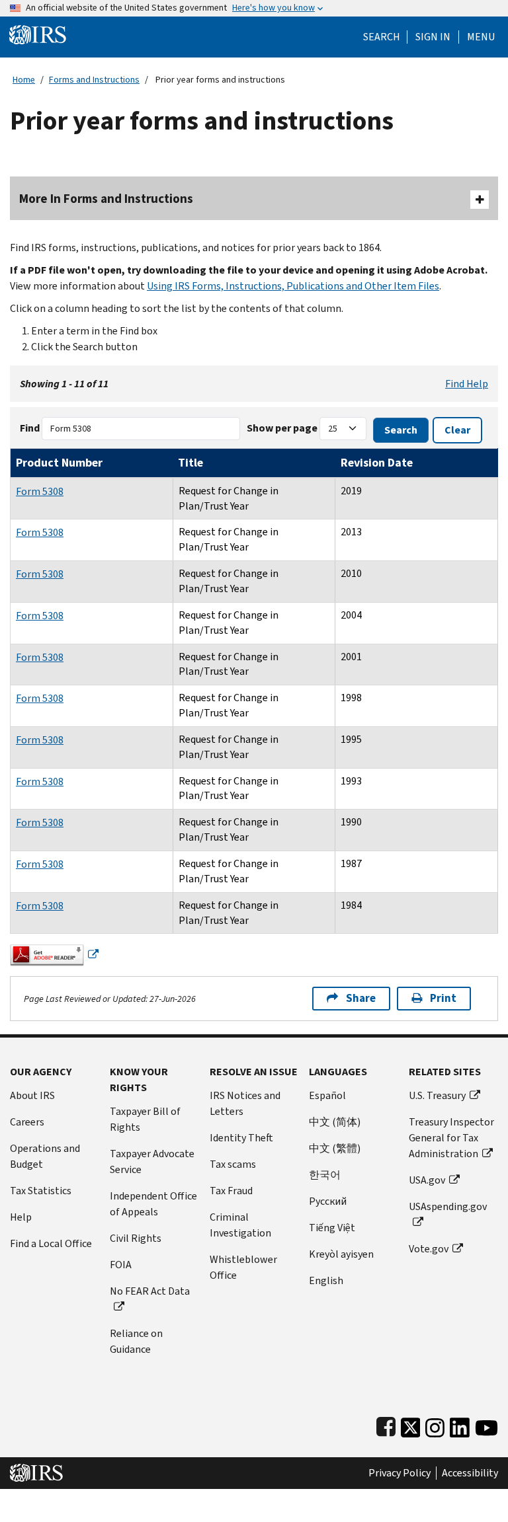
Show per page (282, 428)
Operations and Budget (45, 1156)
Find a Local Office (51, 1243)
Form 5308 (40, 491)
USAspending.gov (448, 1206)
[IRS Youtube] (486, 1424)
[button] (432, 37)
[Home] (37, 34)
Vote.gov (428, 1249)
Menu (481, 37)
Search (381, 37)
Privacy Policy (399, 1473)
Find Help (466, 384)
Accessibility (470, 1473)
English (326, 1280)
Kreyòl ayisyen (341, 1254)
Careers (27, 1122)
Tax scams (233, 1164)
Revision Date (377, 463)
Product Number (59, 463)
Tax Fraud (231, 1191)
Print (443, 998)
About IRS (32, 1095)
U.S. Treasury (437, 1095)
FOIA (121, 1265)
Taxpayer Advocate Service (152, 1161)
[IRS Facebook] (386, 1424)
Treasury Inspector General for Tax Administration (451, 1138)
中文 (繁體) (334, 1148)
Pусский (328, 1201)
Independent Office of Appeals (153, 1204)
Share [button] (361, 998)
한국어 (325, 1175)
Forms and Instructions (94, 79)
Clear (457, 430)
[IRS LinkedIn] (460, 1424)
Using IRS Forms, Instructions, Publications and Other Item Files (293, 286)
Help (21, 1217)
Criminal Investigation (240, 1225)
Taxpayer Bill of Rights (145, 1119)
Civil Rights (135, 1238)
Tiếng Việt (332, 1228)
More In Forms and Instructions (106, 198)
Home (24, 79)
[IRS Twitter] (411, 1424)
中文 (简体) (334, 1122)
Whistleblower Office (243, 1267)
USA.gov (427, 1180)
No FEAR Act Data (150, 1291)
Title (190, 463)
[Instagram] (434, 1424)
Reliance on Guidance (136, 1341)
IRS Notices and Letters (245, 1103)
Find (30, 428)
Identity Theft (241, 1138)
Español (327, 1095)
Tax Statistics (40, 1191)
